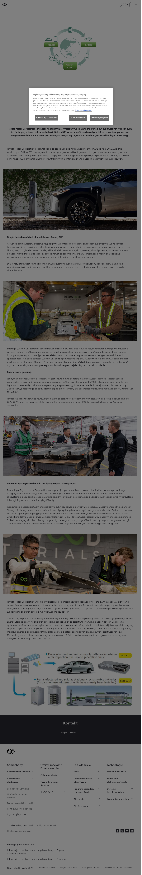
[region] (71, 106)
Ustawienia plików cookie (46, 117)
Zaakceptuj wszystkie (99, 117)
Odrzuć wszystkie (78, 117)
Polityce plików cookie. (83, 110)
